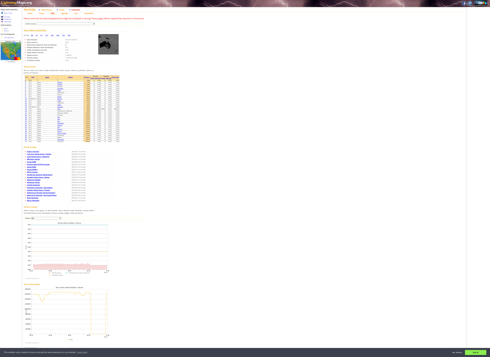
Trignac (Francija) (33, 151)
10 (26, 98)
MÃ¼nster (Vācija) (33, 159)
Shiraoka (60, 107)
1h (32, 35)
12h (46, 35)
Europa (7, 17)
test (59, 117)
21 (26, 121)
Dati (76, 13)
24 (26, 127)
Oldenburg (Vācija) (33, 182)
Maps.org (16, 2)
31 (26, 141)
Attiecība (98, 78)
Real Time (8, 13)
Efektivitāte (115, 77)
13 (26, 105)
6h (41, 35)
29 (26, 137)
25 (26, 129)
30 (26, 139)
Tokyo (59, 90)
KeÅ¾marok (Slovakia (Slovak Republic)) (41, 193)
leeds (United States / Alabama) (38, 157)
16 (26, 111)
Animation (12, 62)
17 (26, 113)
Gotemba (60, 88)
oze (59, 121)
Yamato (60, 84)
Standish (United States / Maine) (38, 177)
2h (37, 35)
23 (26, 125)
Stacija (41, 13)
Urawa (59, 96)
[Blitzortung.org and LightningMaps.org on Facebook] (464, 3)
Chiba (59, 100)
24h (52, 35)
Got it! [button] (475, 352)
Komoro (60, 82)
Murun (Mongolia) (33, 200)
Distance (87, 77)
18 (26, 115)
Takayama (61, 123)
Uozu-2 (60, 131)
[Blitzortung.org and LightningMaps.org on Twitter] (470, 3)
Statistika (75, 10)
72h (63, 35)
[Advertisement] (11, 115)
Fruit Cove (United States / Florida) (39, 154)
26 (26, 131)
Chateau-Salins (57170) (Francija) (38, 164)
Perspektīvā (88, 13)
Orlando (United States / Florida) (38, 190)
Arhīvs (61, 10)
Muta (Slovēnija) (32, 198)
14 (26, 107)
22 (26, 123)
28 (26, 135)
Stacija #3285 (31, 167)
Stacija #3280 (31, 162)
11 (26, 100)
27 (26, 133)
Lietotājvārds (9, 37)
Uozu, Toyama (62, 133)
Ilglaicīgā (64, 13)
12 (26, 102)
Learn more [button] (82, 352)
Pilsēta (70, 77)
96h (69, 35)
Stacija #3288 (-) (32, 169)
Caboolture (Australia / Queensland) (39, 188)
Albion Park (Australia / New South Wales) (42, 195)
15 (26, 109)
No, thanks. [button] (457, 352)
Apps (6, 28)
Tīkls (52, 13)
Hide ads (478, 88)
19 (26, 117)
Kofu (59, 109)
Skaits (92, 78)
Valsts (47, 77)
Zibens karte (46, 10)
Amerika (7, 21)
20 (26, 119)
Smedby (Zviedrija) (33, 185)
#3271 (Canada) (32, 172)
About (6, 31)
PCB (33, 77)
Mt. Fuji (60, 98)
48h (58, 35)
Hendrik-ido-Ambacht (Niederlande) (39, 175)
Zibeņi (30, 13)
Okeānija (7, 19)
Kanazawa (61, 139)
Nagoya (60, 125)
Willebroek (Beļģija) (34, 180)
